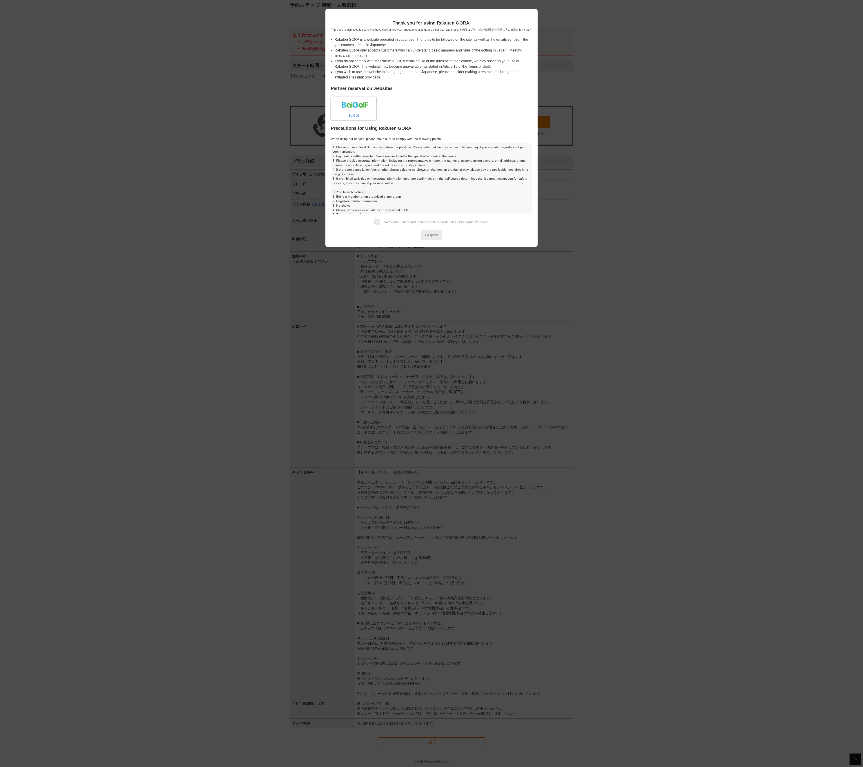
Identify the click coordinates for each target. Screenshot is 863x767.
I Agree (431, 235)
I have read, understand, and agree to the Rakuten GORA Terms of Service (435, 222)
